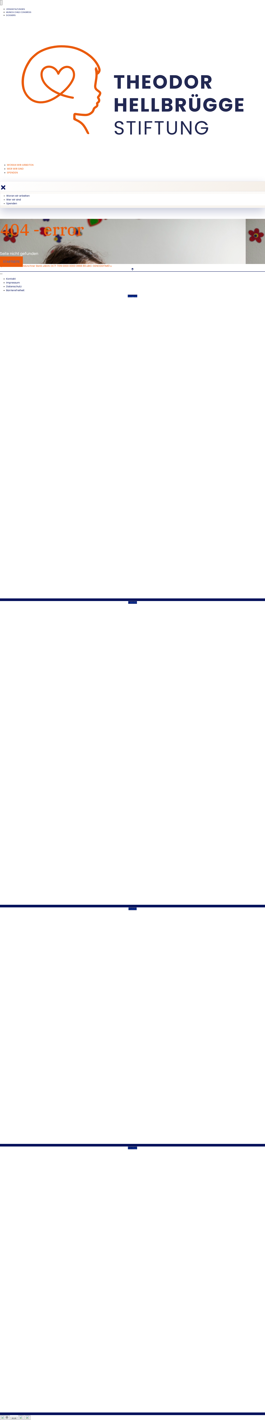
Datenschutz (14, 286)
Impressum (13, 282)
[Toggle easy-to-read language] (28, 1417)
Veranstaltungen (15, 9)
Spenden (12, 172)
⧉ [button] (43, 266)
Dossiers (11, 15)
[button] (30, 266)
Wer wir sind (15, 169)
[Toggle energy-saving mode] (21, 1417)
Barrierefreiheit (15, 290)
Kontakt (11, 279)
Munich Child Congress (18, 12)
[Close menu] (3, 187)
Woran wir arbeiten (20, 165)
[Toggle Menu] (1, 2)
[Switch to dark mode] (5, 1417)
